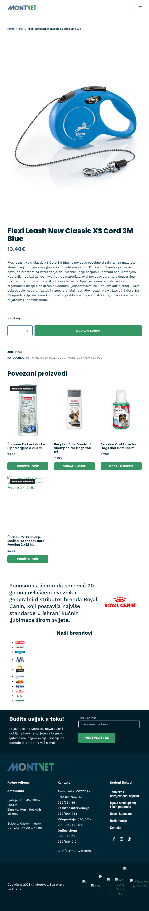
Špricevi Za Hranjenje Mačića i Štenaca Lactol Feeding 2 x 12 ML (26, 541)
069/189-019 (73, 825)
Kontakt (115, 828)
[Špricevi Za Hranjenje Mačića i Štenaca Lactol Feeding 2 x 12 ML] (27, 503)
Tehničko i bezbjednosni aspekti (124, 794)
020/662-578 (75, 797)
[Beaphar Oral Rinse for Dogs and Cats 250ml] (121, 410)
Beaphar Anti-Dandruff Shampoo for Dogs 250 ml (72, 448)
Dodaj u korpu (88, 330)
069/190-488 (67, 813)
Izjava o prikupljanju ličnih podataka (124, 805)
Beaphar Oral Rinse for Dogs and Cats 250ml (119, 446)
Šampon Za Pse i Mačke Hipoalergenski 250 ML (26, 446)
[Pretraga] (132, 7)
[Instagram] (122, 839)
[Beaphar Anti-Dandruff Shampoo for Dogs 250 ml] (74, 410)
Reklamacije (118, 821)
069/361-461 (67, 802)
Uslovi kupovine (121, 814)
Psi (28, 357)
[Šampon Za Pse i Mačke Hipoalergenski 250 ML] (27, 410)
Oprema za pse (43, 357)
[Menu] (140, 8)
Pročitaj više (28, 466)
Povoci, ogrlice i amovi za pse (79, 357)
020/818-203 (67, 836)
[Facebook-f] (114, 839)
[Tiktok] (129, 839)
